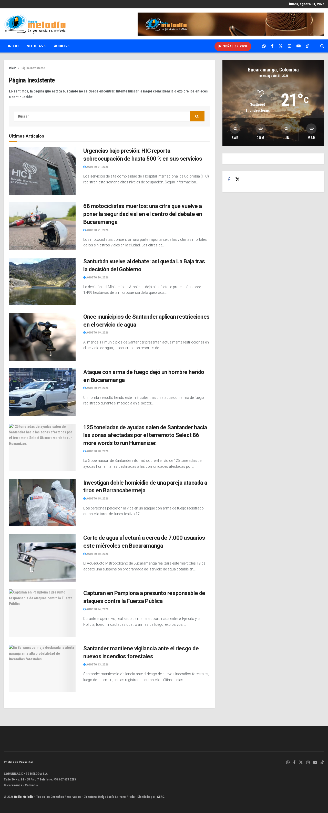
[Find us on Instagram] (289, 46)
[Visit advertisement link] (231, 24)
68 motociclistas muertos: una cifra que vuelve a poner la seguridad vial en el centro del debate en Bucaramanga (142, 214)
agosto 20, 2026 (97, 277)
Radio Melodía (23, 797)
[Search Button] (322, 46)
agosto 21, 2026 (97, 167)
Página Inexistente (32, 68)
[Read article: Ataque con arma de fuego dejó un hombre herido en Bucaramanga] (42, 392)
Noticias (35, 46)
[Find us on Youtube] (298, 46)
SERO (160, 797)
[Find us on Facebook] (272, 46)
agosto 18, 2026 (97, 451)
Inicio (13, 46)
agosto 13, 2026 (97, 664)
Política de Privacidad (19, 762)
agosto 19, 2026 (97, 332)
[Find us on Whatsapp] (264, 46)
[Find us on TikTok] (307, 46)
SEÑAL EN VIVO (234, 46)
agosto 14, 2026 (97, 609)
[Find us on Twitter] (281, 46)
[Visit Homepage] (35, 24)
